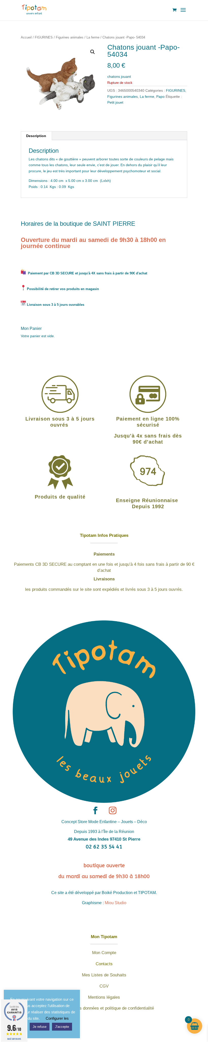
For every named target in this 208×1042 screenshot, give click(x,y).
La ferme (92, 37)
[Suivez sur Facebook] (95, 810)
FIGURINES (44, 37)
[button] (92, 51)
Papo (160, 96)
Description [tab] (36, 136)
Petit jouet (115, 102)
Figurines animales (69, 37)
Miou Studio (115, 903)
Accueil (26, 37)
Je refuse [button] (39, 1027)
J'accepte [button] (62, 1027)
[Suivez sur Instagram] (112, 810)
